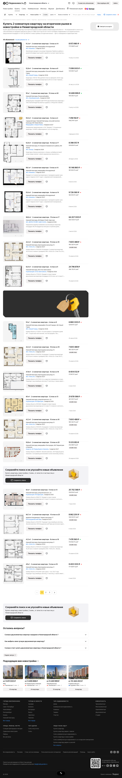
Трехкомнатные (100, 704)
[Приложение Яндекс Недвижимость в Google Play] (111, 765)
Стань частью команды (32, 752)
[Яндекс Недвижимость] (14, 3)
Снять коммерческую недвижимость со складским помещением (73, 739)
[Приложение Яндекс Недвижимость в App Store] (107, 765)
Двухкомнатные (101, 712)
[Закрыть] (118, 14)
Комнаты (56, 709)
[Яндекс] (115, 774)
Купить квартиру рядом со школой (64, 742)
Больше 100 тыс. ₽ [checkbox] (27, 312)
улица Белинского (43, 399)
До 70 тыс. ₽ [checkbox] (36, 307)
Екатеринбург (7, 712)
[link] (115, 3)
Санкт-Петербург (8, 707)
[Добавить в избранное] (46, 57)
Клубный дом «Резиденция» (34, 401)
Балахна (30, 707)
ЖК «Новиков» (30, 48)
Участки (55, 715)
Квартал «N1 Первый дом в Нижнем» (37, 449)
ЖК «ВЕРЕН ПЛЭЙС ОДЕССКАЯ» (36, 222)
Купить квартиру (58, 728)
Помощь (82, 752)
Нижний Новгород (31, 46)
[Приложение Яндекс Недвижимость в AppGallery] (114, 765)
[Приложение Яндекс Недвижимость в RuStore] (117, 765)
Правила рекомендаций (70, 752)
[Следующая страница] (54, 592)
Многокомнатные (101, 707)
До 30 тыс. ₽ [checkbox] (11, 307)
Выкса (30, 712)
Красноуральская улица (45, 245)
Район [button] (99, 14)
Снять (30, 731)
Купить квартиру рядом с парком (63, 731)
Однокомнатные (101, 709)
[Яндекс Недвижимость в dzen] (114, 752)
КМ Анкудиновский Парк (33, 519)
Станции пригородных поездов (12, 728)
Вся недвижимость (9, 752)
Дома (55, 704)
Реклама (19, 752)
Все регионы (7, 737)
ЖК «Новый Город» (32, 75)
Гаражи (55, 712)
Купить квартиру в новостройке (63, 737)
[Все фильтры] (5, 15)
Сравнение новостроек (10, 731)
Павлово (31, 718)
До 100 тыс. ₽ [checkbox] (12, 312)
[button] (73, 3)
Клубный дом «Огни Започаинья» (36, 271)
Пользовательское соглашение (51, 752)
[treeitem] (8, 8)
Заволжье (31, 715)
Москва (5, 704)
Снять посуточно (33, 728)
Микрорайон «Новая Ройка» (34, 125)
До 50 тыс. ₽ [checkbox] (24, 307)
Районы (5, 734)
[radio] (46, 592)
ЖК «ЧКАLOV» (30, 247)
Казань (5, 715)
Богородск (31, 709)
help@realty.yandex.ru (40, 764)
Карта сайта (91, 752)
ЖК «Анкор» (30, 149)
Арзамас (31, 704)
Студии (98, 715)
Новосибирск (7, 709)
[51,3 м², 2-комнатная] (14, 54)
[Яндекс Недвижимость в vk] (111, 752)
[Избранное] (69, 3)
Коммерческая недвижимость (62, 707)
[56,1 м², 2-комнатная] (14, 178)
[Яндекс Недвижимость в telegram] (118, 752)
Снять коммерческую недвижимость (65, 734)
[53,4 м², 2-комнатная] (14, 202)
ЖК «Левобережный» (32, 98)
